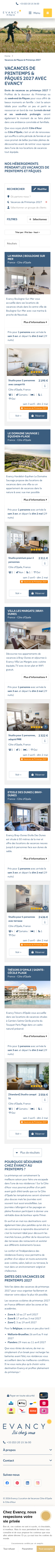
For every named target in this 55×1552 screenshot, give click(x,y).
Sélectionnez (40, 219)
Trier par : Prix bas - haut (26, 232)
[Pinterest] (17, 1483)
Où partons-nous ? (21, 196)
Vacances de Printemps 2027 (26, 202)
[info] (45, 385)
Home (7, 56)
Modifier (42, 189)
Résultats (12, 243)
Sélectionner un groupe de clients (28, 207)
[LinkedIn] (27, 1483)
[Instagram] (37, 1483)
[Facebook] (7, 1483)
